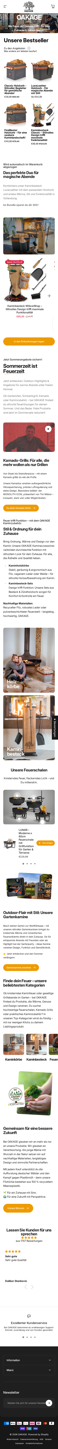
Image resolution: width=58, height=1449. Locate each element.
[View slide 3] (31, 864)
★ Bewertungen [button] (55, 727)
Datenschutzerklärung (29, 1439)
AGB (41, 1439)
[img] (29, 1237)
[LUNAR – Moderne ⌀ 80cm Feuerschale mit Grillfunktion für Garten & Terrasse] (9, 843)
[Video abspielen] (29, 437)
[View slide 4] (35, 864)
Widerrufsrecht (12, 1439)
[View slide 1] (23, 864)
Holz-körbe (13, 684)
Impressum (19, 1443)
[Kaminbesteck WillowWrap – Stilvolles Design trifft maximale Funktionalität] (24, 280)
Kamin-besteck (15, 751)
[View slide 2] (27, 864)
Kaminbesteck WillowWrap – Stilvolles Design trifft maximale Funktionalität (25, 309)
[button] (26, 1287)
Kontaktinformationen (34, 1443)
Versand (48, 1439)
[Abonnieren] (49, 1403)
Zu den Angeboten (14, 48)
